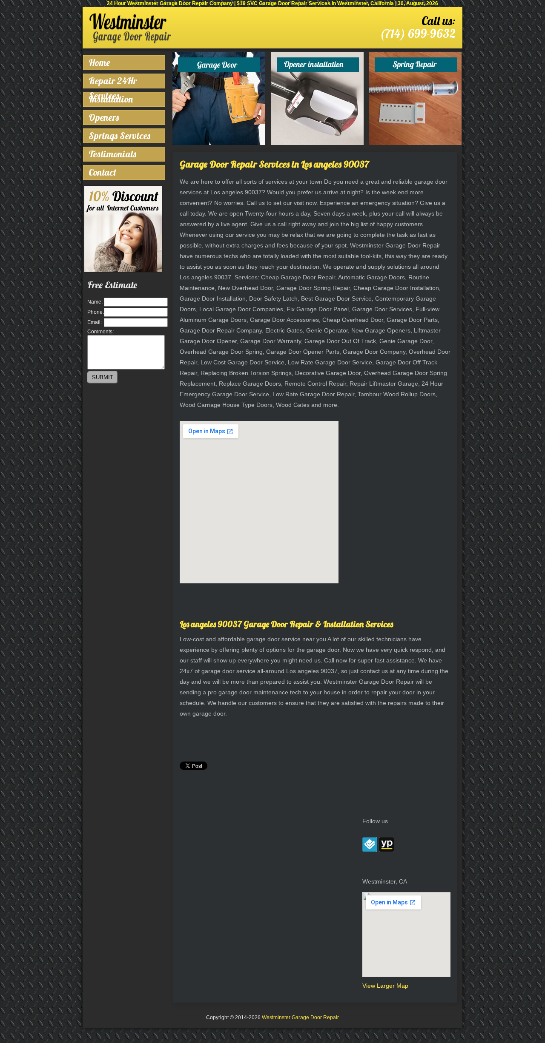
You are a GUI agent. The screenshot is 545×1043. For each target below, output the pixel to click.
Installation (111, 99)
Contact (102, 172)
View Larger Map (385, 985)
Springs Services (119, 136)
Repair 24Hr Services (113, 81)
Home (99, 62)
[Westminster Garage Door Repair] (130, 42)
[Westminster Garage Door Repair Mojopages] (386, 849)
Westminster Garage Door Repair (300, 1017)
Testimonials (112, 154)
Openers (104, 117)
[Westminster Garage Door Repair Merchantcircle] (369, 849)
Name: (95, 302)
